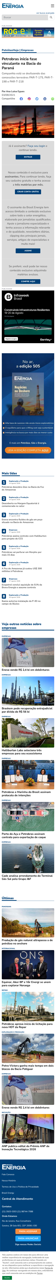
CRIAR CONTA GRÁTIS (28, 191)
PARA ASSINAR (28, 1231)
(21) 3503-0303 (9, 1211)
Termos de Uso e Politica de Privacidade (20, 1186)
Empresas (27, 50)
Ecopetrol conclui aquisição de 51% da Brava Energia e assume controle (22, 586)
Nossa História (9, 1180)
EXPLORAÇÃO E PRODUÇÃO (13, 1032)
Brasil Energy (8, 1192)
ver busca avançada (45, 13)
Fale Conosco (8, 1174)
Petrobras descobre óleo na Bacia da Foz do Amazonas (23, 488)
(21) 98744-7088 (25, 1211)
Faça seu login (37, 146)
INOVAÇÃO (6, 1112)
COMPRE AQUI (28, 281)
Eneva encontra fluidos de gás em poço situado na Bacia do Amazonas (22, 521)
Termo (39, 1273)
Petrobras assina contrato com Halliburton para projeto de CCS (24, 537)
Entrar (28, 157)
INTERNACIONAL (8, 948)
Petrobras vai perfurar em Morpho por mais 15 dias (22, 553)
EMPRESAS (6, 636)
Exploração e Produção (19, 481)
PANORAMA (6, 907)
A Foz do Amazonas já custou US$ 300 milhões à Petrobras (22, 570)
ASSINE (28, 250)
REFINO (5, 990)
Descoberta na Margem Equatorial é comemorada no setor (20, 504)
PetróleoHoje (10, 50)
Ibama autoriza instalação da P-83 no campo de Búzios (21, 602)
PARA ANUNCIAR (28, 1238)
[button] (52, 5)
